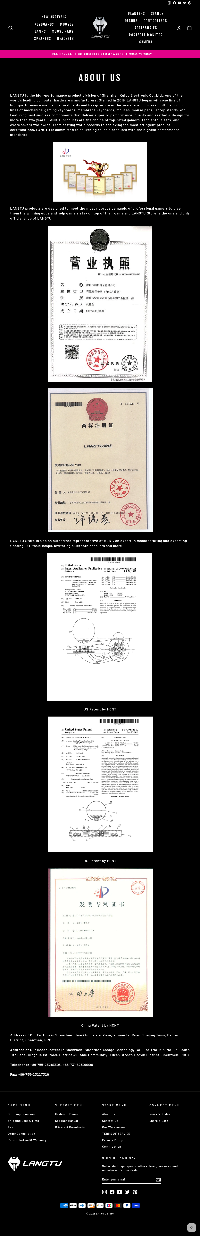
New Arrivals (54, 17)
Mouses (67, 24)
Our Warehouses (114, 1127)
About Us (108, 1114)
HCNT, (109, 540)
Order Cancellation (21, 1133)
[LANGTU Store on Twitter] (127, 1192)
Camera (146, 42)
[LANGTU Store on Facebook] (112, 1192)
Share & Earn (158, 1120)
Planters (136, 13)
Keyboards (44, 24)
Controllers (155, 21)
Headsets (65, 38)
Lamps (40, 31)
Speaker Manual (66, 1120)
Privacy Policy (112, 1140)
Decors (131, 21)
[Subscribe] (158, 1179)
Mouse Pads (62, 31)
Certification (111, 1146)
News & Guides (160, 1114)
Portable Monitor (146, 35)
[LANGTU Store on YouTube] (119, 1192)
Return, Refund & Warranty (27, 1140)
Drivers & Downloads (70, 1127)
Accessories (146, 28)
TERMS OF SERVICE (116, 1133)
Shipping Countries (22, 1114)
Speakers (42, 38)
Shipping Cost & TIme (23, 1120)
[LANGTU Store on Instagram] (104, 1192)
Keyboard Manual (67, 1114)
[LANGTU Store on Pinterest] (135, 1192)
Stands (157, 13)
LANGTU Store (144, 213)
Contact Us (110, 1120)
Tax (10, 1127)
